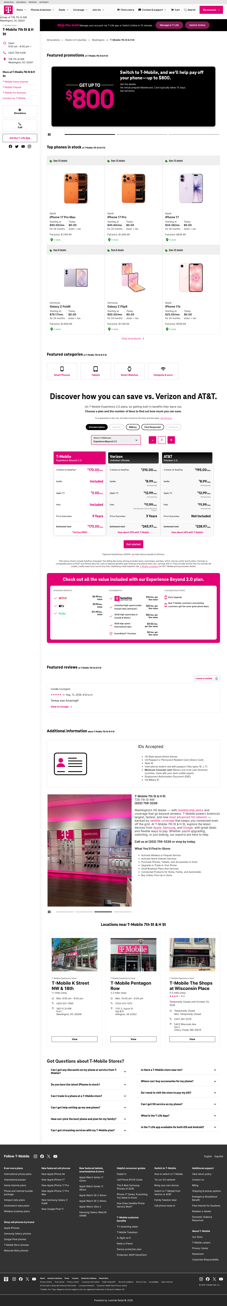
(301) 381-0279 (182, 1019)
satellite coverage (162, 820)
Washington (98, 39)
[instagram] (29, 146)
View (74, 1039)
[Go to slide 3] (169, 135)
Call (20, 125)
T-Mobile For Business (14, 92)
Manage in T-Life (169, 25)
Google (188, 827)
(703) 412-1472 (123, 1003)
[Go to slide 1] (66, 135)
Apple (157, 827)
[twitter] (17, 146)
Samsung (169, 827)
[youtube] (23, 146)
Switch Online (197, 25)
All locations (53, 39)
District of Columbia (75, 39)
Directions (20, 111)
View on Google (62, 707)
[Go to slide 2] (118, 135)
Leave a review (204, 678)
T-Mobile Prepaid (12, 87)
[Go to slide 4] (114, 912)
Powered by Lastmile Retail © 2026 (113, 1300)
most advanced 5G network (188, 817)
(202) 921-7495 (64, 1003)
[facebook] (10, 146)
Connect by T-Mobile (14, 98)
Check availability (135, 102)
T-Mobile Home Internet (15, 81)
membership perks (190, 810)
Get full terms (197, 114)
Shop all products (133, 339)
